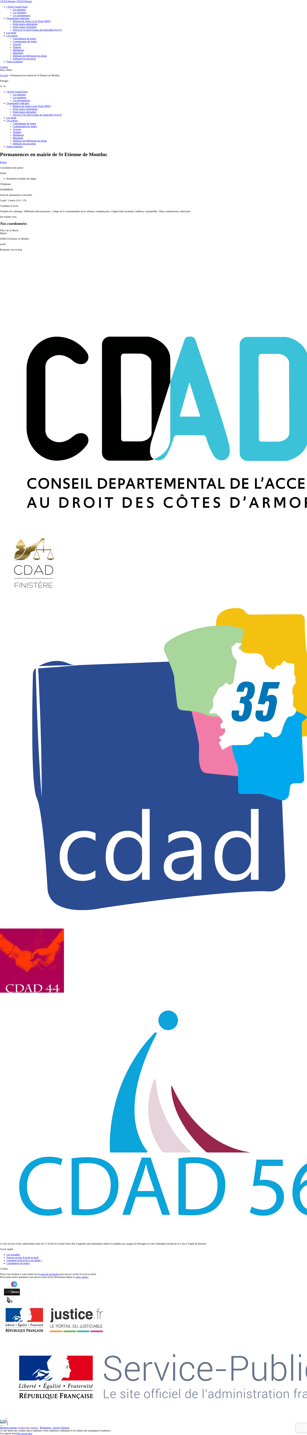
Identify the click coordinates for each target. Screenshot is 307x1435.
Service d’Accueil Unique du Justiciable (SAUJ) (37, 30)
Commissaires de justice (25, 41)
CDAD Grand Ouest (17, 6)
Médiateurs (18, 50)
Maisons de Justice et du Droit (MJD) (32, 21)
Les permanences (21, 15)
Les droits (11, 32)
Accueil (4, 75)
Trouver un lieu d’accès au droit (22, 1257)
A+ (5, 86)
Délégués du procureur (24, 58)
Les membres (19, 12)
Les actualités (13, 1254)
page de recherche (49, 1274)
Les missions (19, 9)
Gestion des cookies (28, 1427)
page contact (82, 1277)
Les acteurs (12, 35)
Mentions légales (8, 1427)
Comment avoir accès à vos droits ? (24, 1260)
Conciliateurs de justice (24, 38)
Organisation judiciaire (17, 18)
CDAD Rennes (8, 1)
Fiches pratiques (14, 61)
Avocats (17, 44)
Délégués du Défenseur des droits (30, 55)
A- (1, 86)
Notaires (17, 47)
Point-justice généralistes (25, 24)
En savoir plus (25, 1433)
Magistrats (18, 53)
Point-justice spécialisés (24, 27)
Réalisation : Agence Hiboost (54, 1427)
